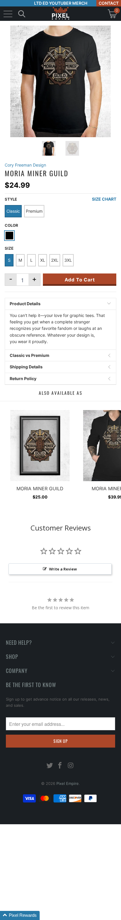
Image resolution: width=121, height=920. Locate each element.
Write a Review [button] (63, 569)
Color (11, 225)
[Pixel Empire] (60, 13)
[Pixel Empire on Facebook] (60, 765)
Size (9, 248)
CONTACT (109, 3)
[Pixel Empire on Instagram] (70, 765)
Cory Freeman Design (25, 164)
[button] (20, 915)
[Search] (22, 13)
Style (11, 199)
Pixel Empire (67, 783)
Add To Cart (80, 280)
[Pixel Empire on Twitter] (49, 765)
